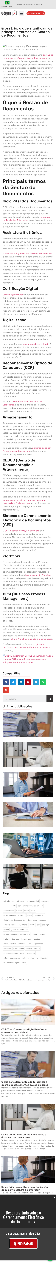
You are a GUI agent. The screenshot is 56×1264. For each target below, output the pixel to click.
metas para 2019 (10, 944)
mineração (22, 944)
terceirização (42, 958)
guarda (34, 934)
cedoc (6, 906)
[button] (21, 13)
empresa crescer (10, 925)
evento (32, 925)
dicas (33, 911)
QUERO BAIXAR (23, 1243)
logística (37, 939)
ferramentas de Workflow (38, 575)
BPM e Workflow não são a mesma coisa (31, 638)
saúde (22, 953)
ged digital (46, 925)
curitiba (19, 911)
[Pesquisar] (49, 698)
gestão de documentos (19, 929)
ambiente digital (33, 901)
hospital (43, 934)
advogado (20, 901)
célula (26, 911)
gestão (6, 929)
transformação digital (12, 963)
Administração (9, 901)
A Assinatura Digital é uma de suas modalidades (27, 253)
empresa (42, 920)
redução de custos (11, 953)
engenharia (22, 925)
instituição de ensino (11, 939)
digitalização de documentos (14, 920)
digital (29, 915)
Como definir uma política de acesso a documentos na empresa (23, 1136)
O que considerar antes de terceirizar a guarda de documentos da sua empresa (24, 1083)
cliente (13, 906)
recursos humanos (33, 948)
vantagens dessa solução (36, 344)
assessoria (45, 901)
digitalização (39, 915)
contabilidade (9, 911)
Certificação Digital (13, 294)
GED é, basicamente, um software (22, 530)
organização (38, 944)
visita (24, 963)
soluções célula (28, 958)
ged (38, 925)
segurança (31, 953)
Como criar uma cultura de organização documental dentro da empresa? (24, 1188)
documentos (32, 920)
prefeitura (7, 948)
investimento (26, 939)
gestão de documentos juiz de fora (17, 934)
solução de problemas (12, 958)
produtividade (18, 948)
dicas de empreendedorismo (14, 915)
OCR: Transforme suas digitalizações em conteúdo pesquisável (24, 1031)
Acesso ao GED (7, 6)
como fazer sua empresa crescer (30, 906)
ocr (30, 944)
